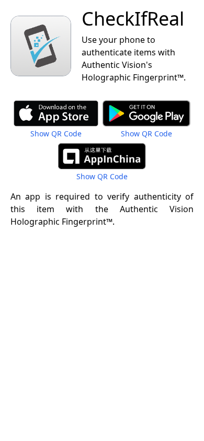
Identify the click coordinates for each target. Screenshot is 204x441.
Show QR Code (56, 133)
